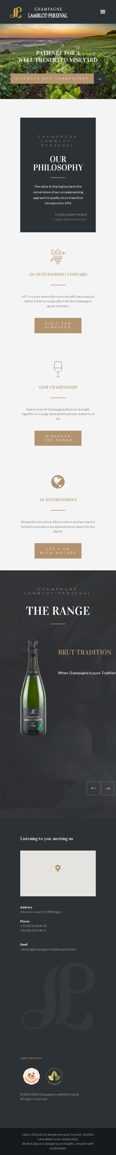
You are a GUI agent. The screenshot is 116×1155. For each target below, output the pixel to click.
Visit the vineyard (58, 325)
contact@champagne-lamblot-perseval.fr (48, 949)
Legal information (31, 1057)
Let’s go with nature (58, 550)
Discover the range (58, 438)
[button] (58, 869)
